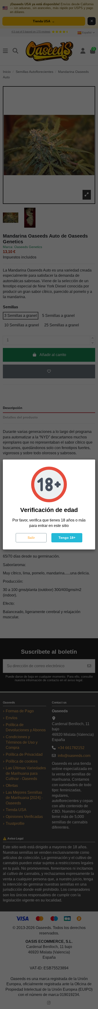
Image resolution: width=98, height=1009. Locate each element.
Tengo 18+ (67, 538)
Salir (31, 538)
